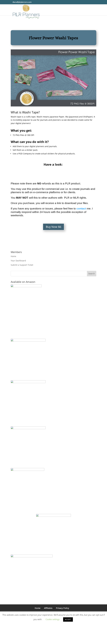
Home (13, 256)
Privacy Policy (62, 608)
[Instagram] (45, 2)
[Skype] (49, 2)
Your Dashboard (18, 260)
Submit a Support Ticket (22, 265)
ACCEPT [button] (68, 619)
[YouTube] (41, 2)
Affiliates (48, 608)
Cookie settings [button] (53, 619)
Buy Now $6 (53, 227)
